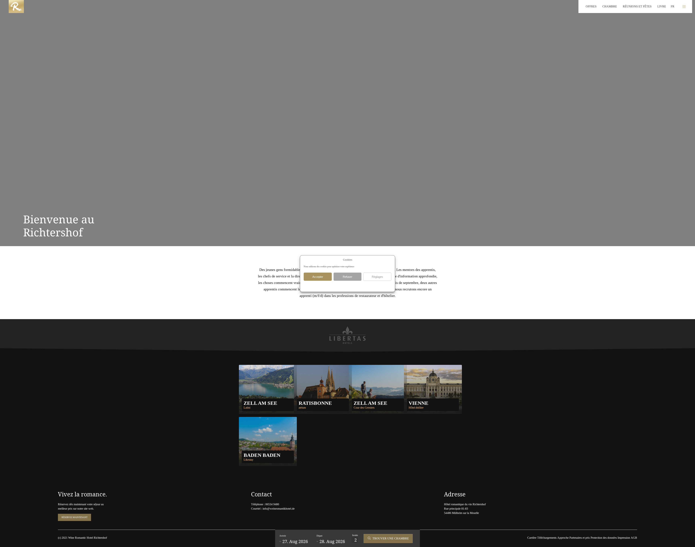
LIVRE (661, 6)
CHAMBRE (609, 6)
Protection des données (604, 537)
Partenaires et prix (579, 537)
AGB (634, 537)
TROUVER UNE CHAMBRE (390, 538)
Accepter (317, 276)
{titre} (343, 285)
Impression (624, 537)
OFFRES (591, 6)
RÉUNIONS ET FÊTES (637, 6)
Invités (355, 535)
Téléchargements (547, 537)
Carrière (531, 537)
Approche (563, 537)
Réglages (377, 276)
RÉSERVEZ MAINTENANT (74, 517)
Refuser (347, 276)
